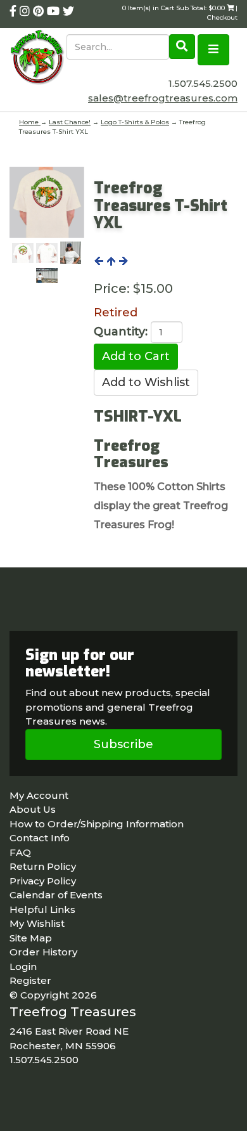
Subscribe (123, 744)
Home (30, 122)
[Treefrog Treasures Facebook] (15, 11)
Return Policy (43, 866)
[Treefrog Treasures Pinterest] (40, 11)
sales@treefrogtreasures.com (163, 98)
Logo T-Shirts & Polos (135, 122)
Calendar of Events (56, 895)
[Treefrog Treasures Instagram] (26, 11)
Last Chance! (70, 122)
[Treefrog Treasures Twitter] (68, 11)
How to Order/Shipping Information (97, 824)
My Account (39, 795)
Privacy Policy (43, 881)
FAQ (20, 852)
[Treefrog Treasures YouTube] (55, 11)
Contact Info (40, 838)
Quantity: (121, 332)
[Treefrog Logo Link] (38, 58)
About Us (33, 809)
